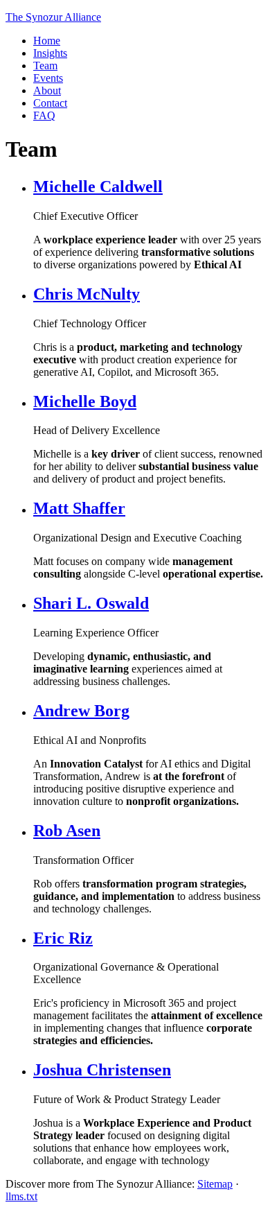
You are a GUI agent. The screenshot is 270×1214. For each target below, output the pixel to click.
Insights (50, 53)
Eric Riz (63, 938)
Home (46, 40)
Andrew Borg (81, 711)
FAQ (44, 115)
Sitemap (215, 1184)
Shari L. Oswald (91, 603)
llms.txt (21, 1196)
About (47, 90)
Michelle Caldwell (98, 186)
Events (48, 78)
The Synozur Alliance (53, 17)
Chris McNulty (86, 294)
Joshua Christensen (102, 1070)
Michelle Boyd (84, 401)
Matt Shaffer (79, 508)
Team (45, 65)
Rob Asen (66, 831)
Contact (50, 103)
